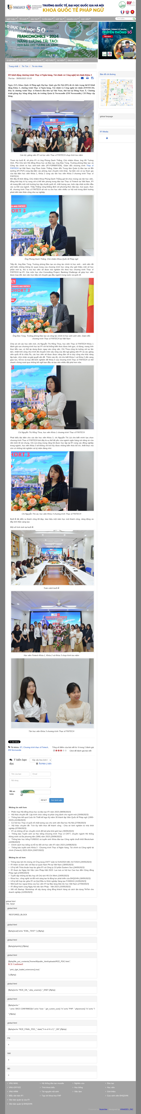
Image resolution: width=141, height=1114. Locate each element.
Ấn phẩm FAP (36, 60)
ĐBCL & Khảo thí (75, 60)
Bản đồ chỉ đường (108, 74)
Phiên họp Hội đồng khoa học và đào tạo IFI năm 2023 (35, 812)
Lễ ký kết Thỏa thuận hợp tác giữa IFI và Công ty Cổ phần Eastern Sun (42, 867)
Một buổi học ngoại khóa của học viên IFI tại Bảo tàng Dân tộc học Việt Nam (44, 884)
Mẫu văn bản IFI (15, 1096)
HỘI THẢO (49, 60)
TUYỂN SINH (47, 19)
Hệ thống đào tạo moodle (52, 1083)
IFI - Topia (23, 60)
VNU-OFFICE (14, 1087)
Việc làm (77, 1091)
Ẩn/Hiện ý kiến (45, 764)
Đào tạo (34, 19)
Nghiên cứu (72, 19)
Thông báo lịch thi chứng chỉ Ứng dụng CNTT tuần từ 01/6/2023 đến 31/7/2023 (45, 862)
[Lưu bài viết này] (92, 78)
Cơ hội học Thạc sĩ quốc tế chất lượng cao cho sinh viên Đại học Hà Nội (42, 823)
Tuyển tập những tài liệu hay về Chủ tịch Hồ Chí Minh (34, 876)
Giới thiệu (11, 19)
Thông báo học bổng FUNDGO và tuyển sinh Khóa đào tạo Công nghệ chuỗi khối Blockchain (52, 839)
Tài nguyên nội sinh (50, 1091)
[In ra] (87, 78)
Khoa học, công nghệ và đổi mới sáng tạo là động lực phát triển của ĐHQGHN (45, 878)
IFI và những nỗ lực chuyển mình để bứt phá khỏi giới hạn (36, 831)
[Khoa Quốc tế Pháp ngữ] (24, 7)
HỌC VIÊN (85, 19)
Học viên (110, 1087)
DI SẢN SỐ (11, 60)
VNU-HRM (13, 1091)
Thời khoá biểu (48, 1087)
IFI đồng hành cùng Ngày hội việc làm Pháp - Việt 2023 (35, 886)
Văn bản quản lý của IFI (19, 1100)
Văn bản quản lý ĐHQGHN (20, 1104)
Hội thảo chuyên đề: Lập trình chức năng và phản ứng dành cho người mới (44, 814)
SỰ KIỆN (60, 60)
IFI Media (104, 132)
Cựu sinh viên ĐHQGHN (117, 1096)
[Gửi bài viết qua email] (82, 78)
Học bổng (78, 1087)
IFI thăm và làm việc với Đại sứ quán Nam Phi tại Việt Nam (36, 865)
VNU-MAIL (13, 1083)
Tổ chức (23, 19)
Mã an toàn (12, 792)
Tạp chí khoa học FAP (51, 1096)
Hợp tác (59, 19)
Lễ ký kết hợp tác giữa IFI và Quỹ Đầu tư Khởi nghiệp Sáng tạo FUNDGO (42, 881)
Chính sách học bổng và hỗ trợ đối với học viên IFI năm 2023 (38, 845)
